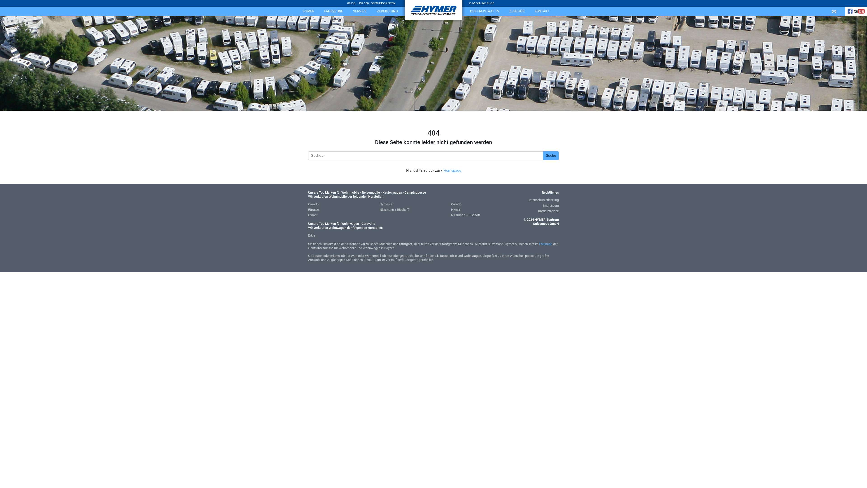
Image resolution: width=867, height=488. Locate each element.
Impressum (551, 205)
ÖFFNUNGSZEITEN (383, 3)
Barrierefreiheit (548, 211)
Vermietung (387, 11)
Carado (313, 204)
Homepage (452, 170)
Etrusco (313, 209)
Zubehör (516, 11)
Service (360, 11)
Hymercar (387, 204)
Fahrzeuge (333, 11)
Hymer (308, 11)
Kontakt (541, 11)
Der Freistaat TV (484, 11)
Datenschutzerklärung (543, 200)
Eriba (311, 235)
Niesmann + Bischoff (394, 209)
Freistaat (545, 244)
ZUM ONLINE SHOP (481, 3)
